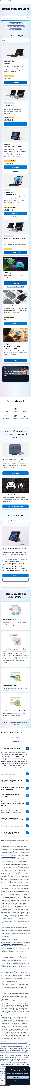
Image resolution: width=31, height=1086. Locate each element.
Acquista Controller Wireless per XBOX (15, 286)
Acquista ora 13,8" (15, 213)
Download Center (26, 1046)
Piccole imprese (7, 1061)
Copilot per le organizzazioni (20, 1043)
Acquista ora (15, 82)
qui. (2, 923)
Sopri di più (15, 170)
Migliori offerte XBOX (15, 29)
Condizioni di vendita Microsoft (8, 857)
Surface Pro (9, 758)
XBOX (22, 758)
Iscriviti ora (15, 360)
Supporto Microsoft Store (6, 1048)
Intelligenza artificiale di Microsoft (8, 1057)
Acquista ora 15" (15, 216)
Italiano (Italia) (3, 1071)
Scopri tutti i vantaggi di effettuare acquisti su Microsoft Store (15, 723)
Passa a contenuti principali (7, 1)
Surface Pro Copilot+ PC (13, 966)
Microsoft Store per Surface (13, 1036)
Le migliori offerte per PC (15, 23)
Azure (27, 1057)
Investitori (2, 1070)
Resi (14, 1048)
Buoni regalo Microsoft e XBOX (8, 1001)
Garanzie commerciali (5, 1050)
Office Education (9, 1053)
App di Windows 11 (9, 1046)
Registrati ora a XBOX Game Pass (15, 506)
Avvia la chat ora (17, 1077)
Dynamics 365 (3, 1059)
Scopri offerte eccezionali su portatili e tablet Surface (12, 942)
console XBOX (27, 942)
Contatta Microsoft (4, 1077)
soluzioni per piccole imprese (16, 767)
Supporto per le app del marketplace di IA (10, 1062)
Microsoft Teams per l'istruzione (13, 1052)
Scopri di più (15, 580)
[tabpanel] (15, 219)
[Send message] (27, 18)
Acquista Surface (15, 252)
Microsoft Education (16, 1050)
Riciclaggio (27, 1048)
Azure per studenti (24, 1055)
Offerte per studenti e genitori (12, 1055)
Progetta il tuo (15, 283)
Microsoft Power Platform (23, 1064)
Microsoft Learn (26, 1061)
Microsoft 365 (10, 754)
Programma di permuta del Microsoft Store (10, 1016)
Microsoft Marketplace (11, 1064)
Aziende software (4, 1066)
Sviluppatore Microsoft (16, 1061)
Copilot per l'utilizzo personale (7, 1044)
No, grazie (17, 1080)
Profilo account (18, 1046)
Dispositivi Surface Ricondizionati (15, 26)
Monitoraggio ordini (20, 1048)
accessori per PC (10, 989)
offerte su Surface (14, 960)
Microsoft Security (20, 1057)
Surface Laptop (16, 758)
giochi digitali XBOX (6, 944)
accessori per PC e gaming (17, 944)
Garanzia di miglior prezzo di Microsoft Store (14, 914)
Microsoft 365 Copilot (19, 1059)
